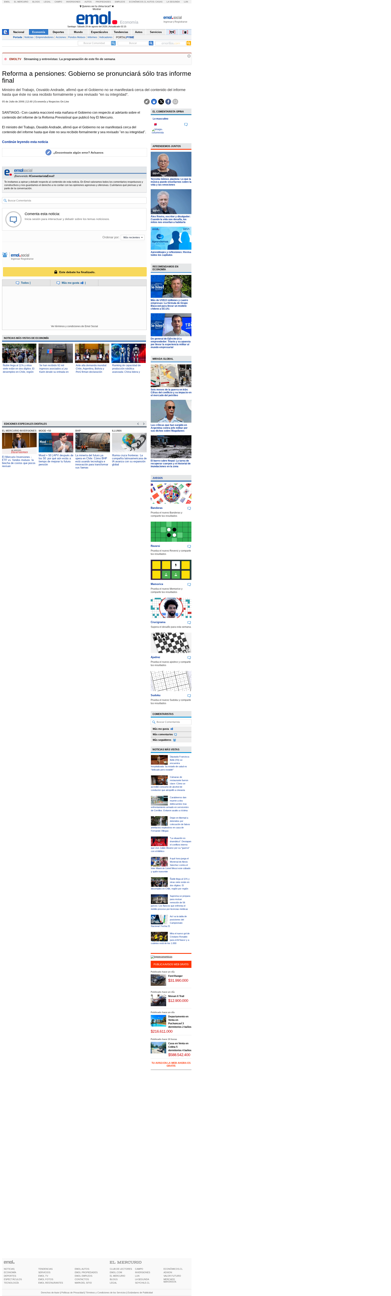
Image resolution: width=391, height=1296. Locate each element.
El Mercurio (21, 2)
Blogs (36, 2)
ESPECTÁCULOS (13, 1279)
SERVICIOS (44, 1272)
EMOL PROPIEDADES (86, 1272)
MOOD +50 (45, 430)
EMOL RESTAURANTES (50, 1283)
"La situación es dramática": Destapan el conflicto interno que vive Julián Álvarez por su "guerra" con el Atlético (171, 844)
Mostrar (97, 9)
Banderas (157, 507)
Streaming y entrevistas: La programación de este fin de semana (69, 59)
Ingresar (168, 21)
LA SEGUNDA (142, 1279)
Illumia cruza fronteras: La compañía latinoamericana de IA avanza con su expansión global (129, 460)
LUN (137, 1276)
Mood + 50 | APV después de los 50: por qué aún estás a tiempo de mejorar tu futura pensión (56, 460)
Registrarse (181, 21)
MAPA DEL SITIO (83, 1283)
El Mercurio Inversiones (19, 430)
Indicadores (105, 37)
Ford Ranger (175, 976)
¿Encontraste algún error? (78, 152)
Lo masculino (160, 118)
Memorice (157, 584)
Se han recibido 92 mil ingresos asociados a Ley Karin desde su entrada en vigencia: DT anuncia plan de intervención (55, 372)
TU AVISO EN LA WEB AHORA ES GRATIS (171, 1064)
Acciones (61, 37)
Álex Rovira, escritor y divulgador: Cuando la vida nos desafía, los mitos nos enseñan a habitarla (170, 219)
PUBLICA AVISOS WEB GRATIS (171, 964)
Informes (92, 37)
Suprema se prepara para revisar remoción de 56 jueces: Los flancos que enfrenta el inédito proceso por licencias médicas (170, 902)
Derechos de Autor (50, 1292)
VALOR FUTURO (172, 1276)
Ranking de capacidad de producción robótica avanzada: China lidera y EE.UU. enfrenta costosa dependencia (126, 372)
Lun (186, 2)
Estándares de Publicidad (140, 1292)
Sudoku (155, 695)
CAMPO (139, 1269)
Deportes (58, 32)
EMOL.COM (116, 1272)
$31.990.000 (178, 980)
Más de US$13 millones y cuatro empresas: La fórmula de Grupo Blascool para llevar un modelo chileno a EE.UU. (169, 304)
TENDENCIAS (45, 1269)
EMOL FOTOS (45, 1279)
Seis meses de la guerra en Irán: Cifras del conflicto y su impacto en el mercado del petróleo (171, 392)
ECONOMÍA (10, 1272)
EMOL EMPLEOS (83, 1276)
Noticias (28, 37)
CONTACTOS (82, 1279)
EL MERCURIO (117, 1276)
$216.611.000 (161, 1031)
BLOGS (114, 1279)
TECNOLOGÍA (11, 1283)
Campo (58, 2)
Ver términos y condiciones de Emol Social (74, 326)
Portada (17, 37)
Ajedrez (155, 657)
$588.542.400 (179, 1055)
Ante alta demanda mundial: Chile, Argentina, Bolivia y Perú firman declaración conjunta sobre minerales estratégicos (91, 372)
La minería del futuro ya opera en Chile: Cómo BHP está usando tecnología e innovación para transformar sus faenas (91, 461)
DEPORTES (10, 1276)
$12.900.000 (178, 1000)
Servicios (156, 32)
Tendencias (121, 32)
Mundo (78, 32)
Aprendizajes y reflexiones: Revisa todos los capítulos (171, 253)
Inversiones (73, 2)
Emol (7, 2)
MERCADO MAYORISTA (170, 1280)
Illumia (117, 430)
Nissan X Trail (176, 996)
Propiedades (103, 2)
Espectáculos (99, 32)
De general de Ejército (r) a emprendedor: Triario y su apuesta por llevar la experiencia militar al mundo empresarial (171, 343)
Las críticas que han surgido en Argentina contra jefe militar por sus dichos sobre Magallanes (169, 428)
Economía (38, 32)
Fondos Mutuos (76, 37)
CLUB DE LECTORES (121, 1269)
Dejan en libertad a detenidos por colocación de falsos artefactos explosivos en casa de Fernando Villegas (170, 824)
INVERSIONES (142, 1272)
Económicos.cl (138, 2)
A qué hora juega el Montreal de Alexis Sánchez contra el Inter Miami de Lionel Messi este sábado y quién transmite (170, 865)
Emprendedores (45, 37)
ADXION (168, 1272)
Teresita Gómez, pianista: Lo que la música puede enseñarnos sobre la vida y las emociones (171, 182)
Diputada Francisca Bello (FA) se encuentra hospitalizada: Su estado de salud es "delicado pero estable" (170, 763)
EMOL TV (43, 1276)
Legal (47, 2)
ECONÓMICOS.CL (173, 1269)
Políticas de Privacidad (72, 1292)
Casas (159, 2)
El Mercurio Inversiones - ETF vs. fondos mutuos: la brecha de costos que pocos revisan (18, 461)
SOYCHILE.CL (142, 1283)
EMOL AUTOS (82, 1269)
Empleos (120, 2)
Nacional (18, 32)
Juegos (158, 478)
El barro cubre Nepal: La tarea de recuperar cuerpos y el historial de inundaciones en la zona (171, 463)
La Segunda (173, 2)
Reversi (155, 545)
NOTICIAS (9, 1269)
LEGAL (113, 1283)
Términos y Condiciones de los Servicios (106, 1292)
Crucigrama (158, 622)
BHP (78, 430)
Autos (88, 2)
